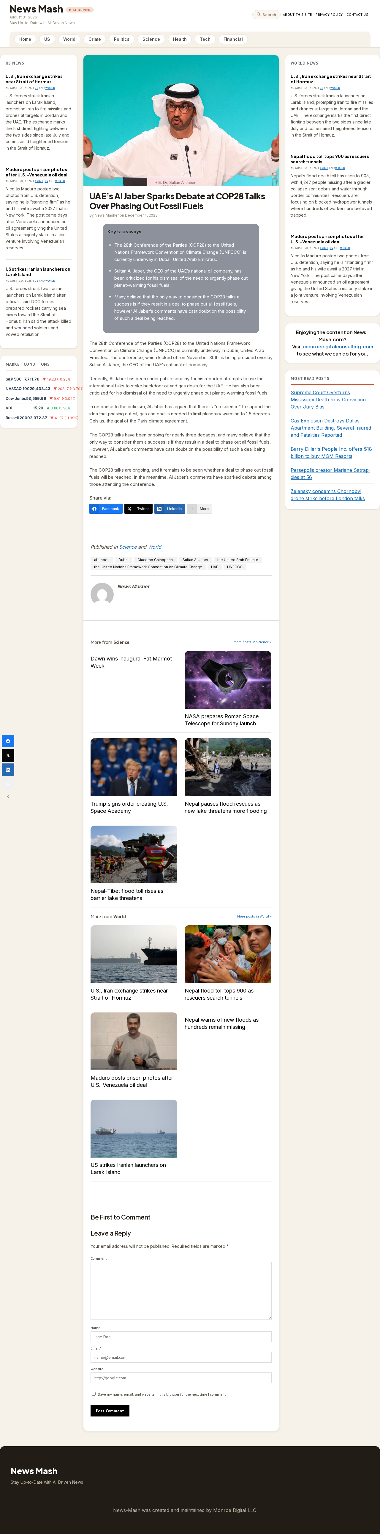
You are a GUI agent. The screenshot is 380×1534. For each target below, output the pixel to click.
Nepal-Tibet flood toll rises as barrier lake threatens (134, 855)
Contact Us (357, 14)
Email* (96, 1348)
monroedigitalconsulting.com (338, 346)
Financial (233, 39)
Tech (205, 39)
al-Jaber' (102, 560)
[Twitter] (8, 755)
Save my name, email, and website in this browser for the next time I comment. (162, 1394)
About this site (297, 14)
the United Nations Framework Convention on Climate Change (148, 567)
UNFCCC (235, 567)
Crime (94, 39)
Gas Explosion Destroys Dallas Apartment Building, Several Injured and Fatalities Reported (331, 428)
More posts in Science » (253, 642)
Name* (96, 1327)
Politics (121, 39)
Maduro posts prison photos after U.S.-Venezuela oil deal (36, 172)
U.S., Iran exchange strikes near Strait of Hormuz (34, 78)
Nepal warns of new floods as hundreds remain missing (222, 1023)
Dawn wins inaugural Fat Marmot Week (131, 662)
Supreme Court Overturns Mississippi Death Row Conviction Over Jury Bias (328, 399)
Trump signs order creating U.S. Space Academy (134, 767)
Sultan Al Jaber (195, 560)
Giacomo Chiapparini (155, 560)
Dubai (123, 560)
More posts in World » (254, 916)
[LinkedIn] (8, 769)
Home (25, 39)
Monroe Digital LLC (234, 1510)
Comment (99, 1258)
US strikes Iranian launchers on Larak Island (38, 271)
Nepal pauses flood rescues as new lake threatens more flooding (228, 767)
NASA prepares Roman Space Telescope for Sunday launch (228, 680)
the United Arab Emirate (237, 560)
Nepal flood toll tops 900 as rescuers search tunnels (228, 954)
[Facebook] (8, 741)
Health (180, 39)
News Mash (36, 9)
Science (151, 39)
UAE (214, 567)
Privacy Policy (329, 14)
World (69, 39)
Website (97, 1368)
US (47, 39)
